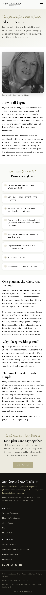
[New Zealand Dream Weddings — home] (11, 4)
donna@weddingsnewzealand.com (15, 549)
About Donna (7, 523)
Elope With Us (23, 465)
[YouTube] (20, 565)
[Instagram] (12, 565)
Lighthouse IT (27, 591)
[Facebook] (7, 565)
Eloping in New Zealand (11, 518)
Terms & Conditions (21, 580)
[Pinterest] (16, 565)
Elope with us (7, 559)
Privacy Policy (7, 580)
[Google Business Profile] (3, 565)
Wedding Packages (10, 513)
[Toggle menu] (41, 4)
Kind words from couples (11, 554)
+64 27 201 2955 (9, 545)
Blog (4, 528)
